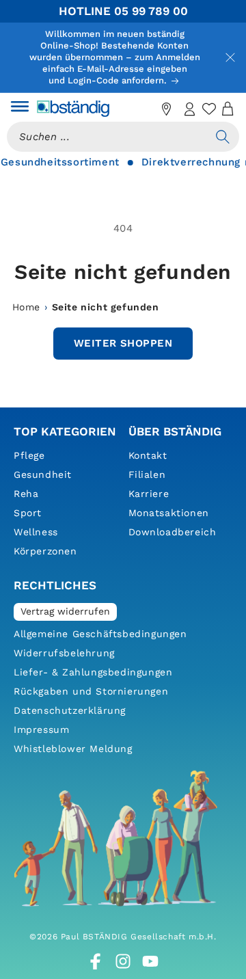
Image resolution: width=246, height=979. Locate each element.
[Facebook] (95, 961)
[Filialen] (167, 109)
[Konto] (190, 109)
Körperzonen (45, 551)
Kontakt (147, 455)
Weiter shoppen (123, 343)
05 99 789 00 (151, 11)
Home (26, 306)
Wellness (36, 531)
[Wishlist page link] (209, 109)
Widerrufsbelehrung (64, 652)
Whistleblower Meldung (73, 748)
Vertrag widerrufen (65, 611)
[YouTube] (150, 961)
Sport (28, 512)
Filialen (147, 474)
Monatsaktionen (168, 512)
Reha (26, 493)
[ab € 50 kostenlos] (143, 109)
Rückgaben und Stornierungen (91, 691)
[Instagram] (123, 961)
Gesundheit (43, 474)
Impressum (41, 729)
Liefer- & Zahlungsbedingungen (93, 672)
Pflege (29, 455)
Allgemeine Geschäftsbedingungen (100, 633)
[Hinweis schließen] (230, 57)
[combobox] (106, 137)
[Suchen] (222, 136)
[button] (20, 108)
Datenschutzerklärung (70, 710)
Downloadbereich (172, 531)
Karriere (148, 493)
